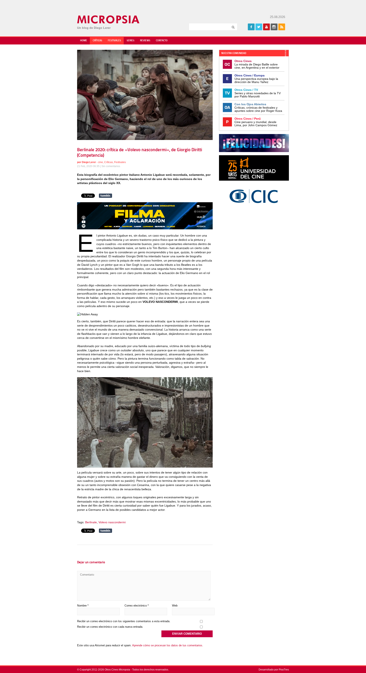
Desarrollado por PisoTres (274, 669)
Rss (281, 27)
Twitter (258, 27)
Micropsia (108, 19)
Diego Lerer (89, 162)
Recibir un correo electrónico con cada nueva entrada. (110, 626)
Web (174, 605)
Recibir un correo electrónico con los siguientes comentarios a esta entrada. (123, 621)
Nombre (83, 605)
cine (100, 162)
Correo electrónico (137, 605)
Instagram (274, 27)
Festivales (114, 40)
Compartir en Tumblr (105, 196)
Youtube (266, 27)
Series (130, 40)
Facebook (251, 27)
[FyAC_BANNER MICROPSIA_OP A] (145, 228)
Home (83, 40)
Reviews (145, 40)
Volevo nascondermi (112, 522)
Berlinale (91, 522)
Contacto (162, 40)
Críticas (97, 40)
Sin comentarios (110, 166)
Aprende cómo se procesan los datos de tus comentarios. (167, 645)
